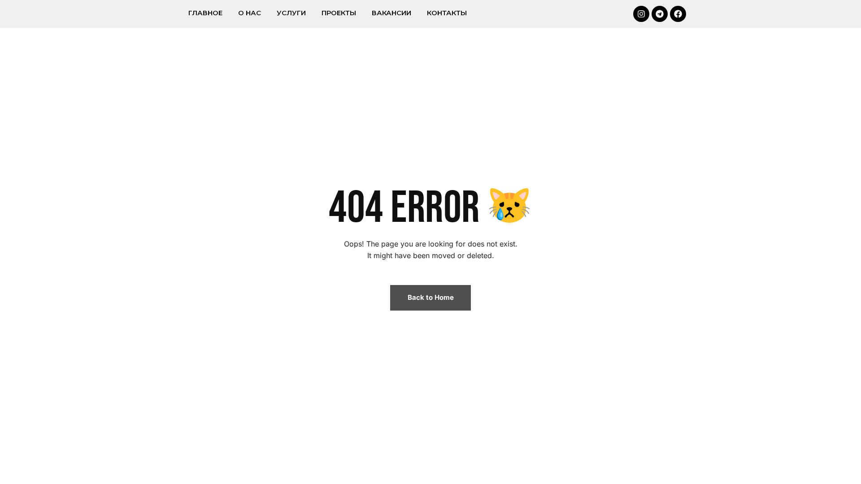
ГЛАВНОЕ (205, 13)
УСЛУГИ (291, 13)
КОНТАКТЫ (447, 13)
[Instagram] (641, 14)
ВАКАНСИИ (391, 13)
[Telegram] (660, 14)
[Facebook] (678, 14)
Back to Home (431, 297)
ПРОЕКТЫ (339, 13)
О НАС (249, 13)
